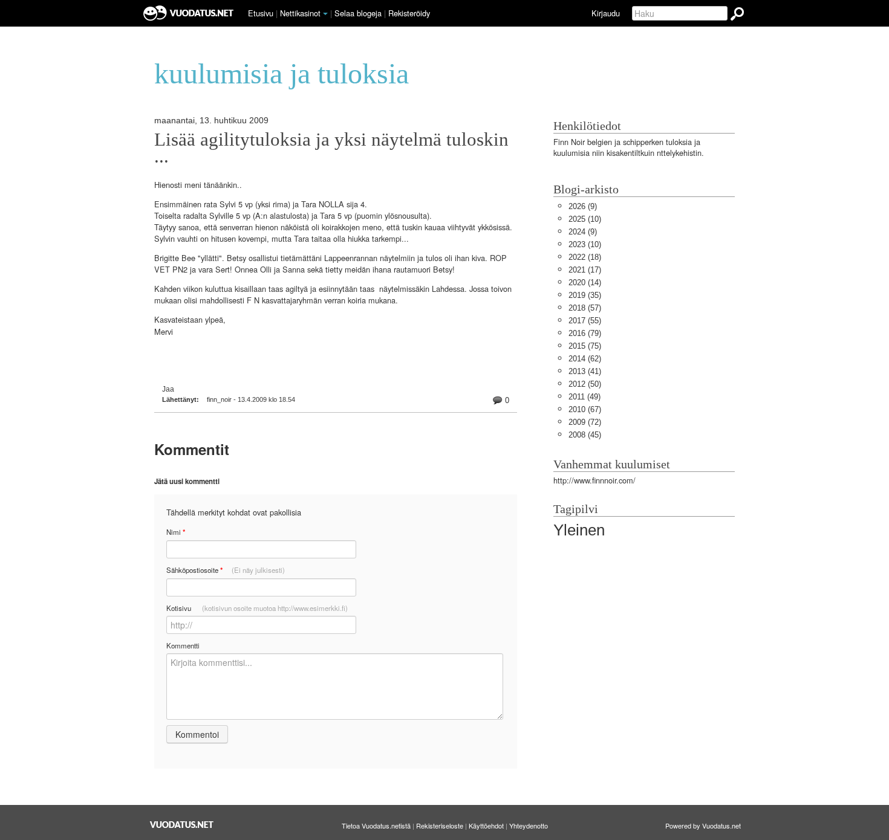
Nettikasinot (300, 13)
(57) (584, 307)
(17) (584, 269)
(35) (584, 295)
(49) (584, 396)
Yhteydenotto (528, 825)
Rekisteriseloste (439, 825)
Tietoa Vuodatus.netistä (376, 825)
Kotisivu (257, 608)
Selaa (358, 13)
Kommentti (183, 645)
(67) (584, 409)
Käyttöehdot (486, 825)
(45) (584, 434)
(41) (584, 371)
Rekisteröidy (409, 13)
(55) (584, 320)
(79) (584, 333)
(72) (584, 422)
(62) (584, 358)
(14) (584, 282)
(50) (584, 384)
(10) (584, 219)
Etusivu (260, 13)
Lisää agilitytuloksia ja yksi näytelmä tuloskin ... (331, 148)
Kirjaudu (605, 13)
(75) (584, 346)
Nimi (175, 532)
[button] (325, 14)
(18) (584, 257)
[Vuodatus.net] (182, 825)
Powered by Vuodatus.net (703, 825)
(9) (582, 206)
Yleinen (579, 530)
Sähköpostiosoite (225, 570)
